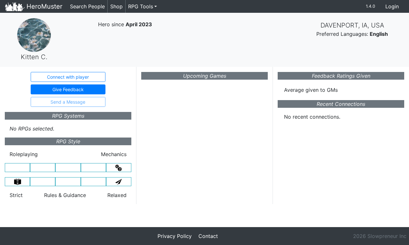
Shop (116, 6)
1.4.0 (370, 6)
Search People (87, 6)
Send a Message (67, 102)
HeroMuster (43, 6)
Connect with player (68, 77)
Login (392, 6)
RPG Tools (140, 6)
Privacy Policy (175, 236)
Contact (208, 236)
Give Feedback (68, 89)
